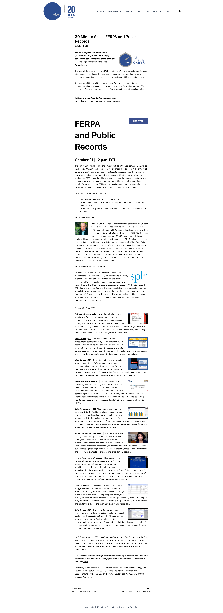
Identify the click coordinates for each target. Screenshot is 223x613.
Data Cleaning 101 (83, 510)
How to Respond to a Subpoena (89, 458)
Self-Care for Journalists (86, 314)
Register (116, 101)
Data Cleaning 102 (83, 485)
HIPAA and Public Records (86, 381)
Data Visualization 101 (85, 409)
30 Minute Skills (113, 71)
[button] (103, 11)
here (85, 561)
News (138, 11)
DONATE (171, 11)
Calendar (129, 11)
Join (147, 11)
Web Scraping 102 (83, 338)
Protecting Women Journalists (89, 433)
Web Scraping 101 (83, 360)
